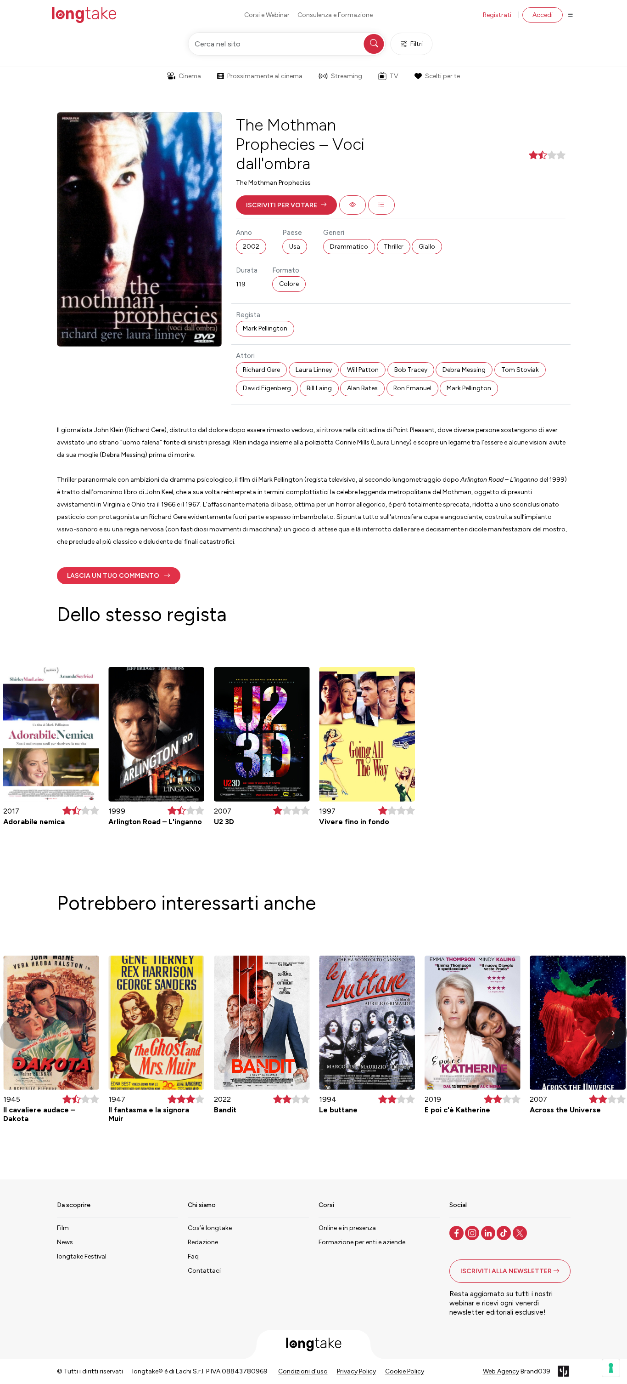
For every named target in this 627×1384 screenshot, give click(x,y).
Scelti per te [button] (442, 76)
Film (63, 1228)
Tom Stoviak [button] (520, 370)
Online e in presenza (347, 1228)
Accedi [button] (542, 15)
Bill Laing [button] (319, 388)
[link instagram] (473, 1232)
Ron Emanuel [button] (412, 388)
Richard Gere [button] (261, 370)
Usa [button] (294, 247)
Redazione (203, 1242)
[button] (286, 205)
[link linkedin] (489, 1232)
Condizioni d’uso (303, 1371)
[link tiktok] (505, 1232)
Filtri (416, 44)
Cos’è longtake (210, 1228)
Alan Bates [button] (362, 388)
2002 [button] (251, 247)
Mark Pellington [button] (265, 328)
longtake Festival (81, 1256)
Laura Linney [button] (314, 370)
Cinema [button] (190, 76)
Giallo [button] (427, 247)
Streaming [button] (346, 76)
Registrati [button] (497, 15)
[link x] (521, 1232)
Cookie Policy (404, 1371)
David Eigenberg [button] (267, 388)
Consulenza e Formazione (335, 15)
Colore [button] (289, 284)
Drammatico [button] (349, 247)
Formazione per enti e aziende (362, 1242)
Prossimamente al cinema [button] (264, 76)
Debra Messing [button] (464, 370)
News (65, 1242)
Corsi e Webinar (267, 15)
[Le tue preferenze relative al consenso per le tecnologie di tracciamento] (611, 1368)
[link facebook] (457, 1232)
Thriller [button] (393, 247)
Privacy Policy (356, 1371)
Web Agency (501, 1371)
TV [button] (394, 76)
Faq (193, 1256)
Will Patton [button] (363, 370)
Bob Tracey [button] (410, 370)
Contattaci (204, 1271)
